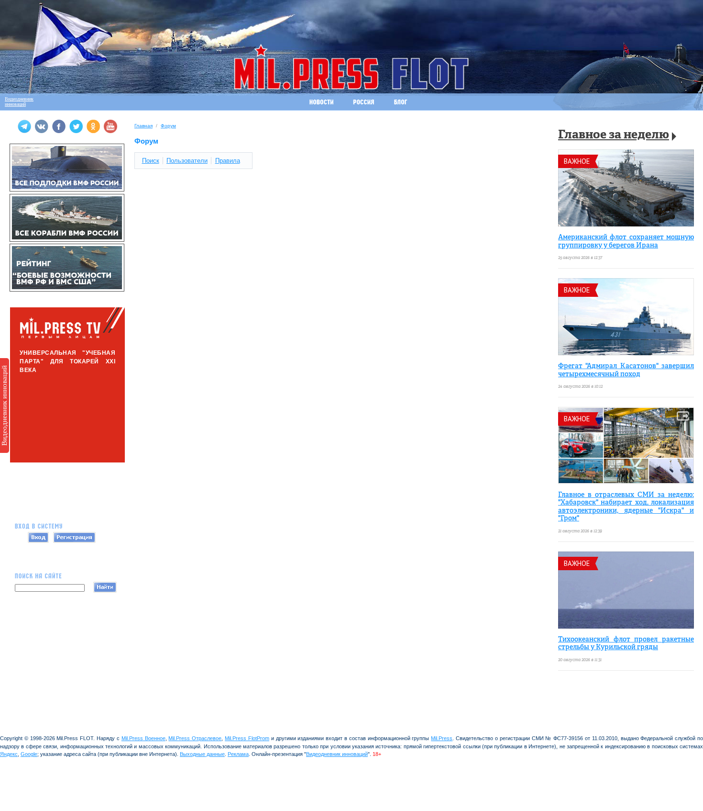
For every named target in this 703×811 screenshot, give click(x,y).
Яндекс (9, 754)
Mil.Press (441, 738)
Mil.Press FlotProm (247, 738)
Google (29, 754)
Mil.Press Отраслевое (194, 738)
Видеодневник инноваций (4, 405)
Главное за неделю (613, 135)
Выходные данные (202, 754)
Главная (143, 125)
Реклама (238, 754)
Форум (168, 125)
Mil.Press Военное (143, 738)
